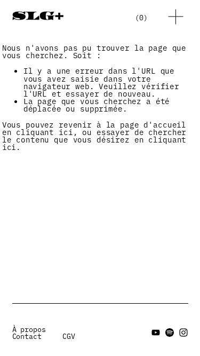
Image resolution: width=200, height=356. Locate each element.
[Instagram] (183, 332)
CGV (68, 336)
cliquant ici (44, 131)
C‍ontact (27, 336)
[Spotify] (169, 332)
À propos (29, 329)
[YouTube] (155, 332)
